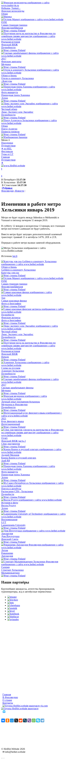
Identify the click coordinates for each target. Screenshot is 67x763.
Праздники (7, 143)
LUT (3, 522)
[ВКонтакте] (3, 720)
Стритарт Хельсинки (12, 570)
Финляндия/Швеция (12, 27)
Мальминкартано (10, 572)
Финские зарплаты (11, 61)
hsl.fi (14, 256)
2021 (3, 418)
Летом (4, 550)
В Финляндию (10, 697)
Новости (19, 191)
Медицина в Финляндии (14, 404)
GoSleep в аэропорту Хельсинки (18, 270)
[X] (16, 720)
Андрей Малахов (10, 455)
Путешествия (8, 145)
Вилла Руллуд (8, 505)
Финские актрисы (10, 317)
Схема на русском (10, 368)
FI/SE (4, 22)
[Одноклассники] (7, 720)
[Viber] (29, 720)
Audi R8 (5, 460)
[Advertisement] (33, 656)
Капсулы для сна (10, 272)
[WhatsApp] (34, 720)
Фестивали (7, 151)
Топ (3, 298)
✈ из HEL (6, 148)
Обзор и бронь (9, 75)
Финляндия (7, 191)
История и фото (9, 502)
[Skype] (38, 720)
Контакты (7, 703)
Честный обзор (9, 109)
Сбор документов (10, 443)
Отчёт (4, 438)
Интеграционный (10, 424)
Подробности (8, 47)
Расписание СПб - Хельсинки (17, 491)
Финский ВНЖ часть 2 (13, 441)
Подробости (7, 314)
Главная (5, 157)
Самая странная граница (14, 25)
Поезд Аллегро (9, 128)
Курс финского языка (12, 421)
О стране (7, 700)
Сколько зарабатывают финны (17, 387)
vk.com (44, 705)
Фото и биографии (11, 303)
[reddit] (20, 720)
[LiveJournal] (25, 720)
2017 (3, 58)
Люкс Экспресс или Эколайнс (17, 112)
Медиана (6, 64)
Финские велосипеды (12, 11)
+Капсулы (6, 81)
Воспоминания (9, 519)
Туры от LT (7, 154)
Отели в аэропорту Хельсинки (17, 78)
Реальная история (10, 42)
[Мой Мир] (12, 720)
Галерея (5, 567)
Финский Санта (9, 539)
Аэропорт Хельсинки (12, 371)
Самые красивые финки (14, 300)
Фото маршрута (9, 92)
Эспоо (4, 98)
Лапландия (7, 533)
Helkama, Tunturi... (10, 8)
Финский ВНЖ (9, 44)
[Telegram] (42, 720)
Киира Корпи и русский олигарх (18, 457)
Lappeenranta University (13, 525)
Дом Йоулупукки (10, 536)
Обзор (4, 13)
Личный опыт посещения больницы (20, 401)
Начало (5, 356)
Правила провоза (10, 131)
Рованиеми (7, 553)
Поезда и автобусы (11, 488)
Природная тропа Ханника (15, 95)
